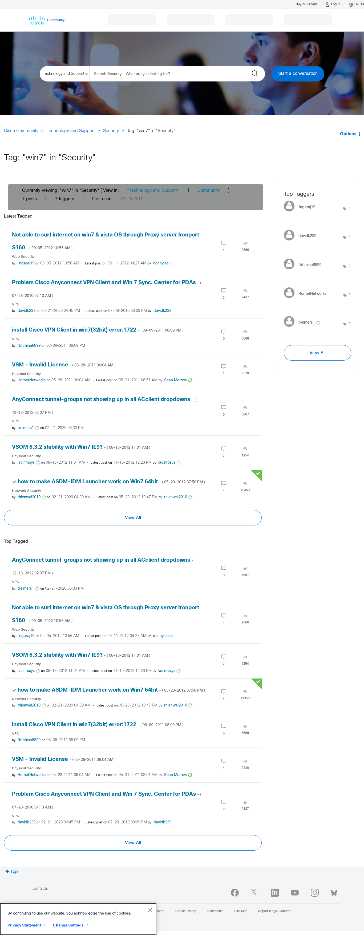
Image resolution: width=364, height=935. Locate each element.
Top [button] (14, 872)
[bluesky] (334, 892)
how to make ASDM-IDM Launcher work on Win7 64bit (111, 481)
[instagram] (315, 893)
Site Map (240, 911)
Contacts (40, 889)
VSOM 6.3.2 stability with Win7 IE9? (81, 447)
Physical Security (26, 374)
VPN (15, 304)
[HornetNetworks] (307, 299)
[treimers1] (304, 328)
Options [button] (348, 134)
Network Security (26, 491)
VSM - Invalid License (63, 365)
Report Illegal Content (274, 911)
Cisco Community (21, 131)
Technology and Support (71, 131)
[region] (78, 919)
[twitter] (255, 893)
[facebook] (235, 893)
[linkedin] (275, 893)
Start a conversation (298, 74)
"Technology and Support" (153, 191)
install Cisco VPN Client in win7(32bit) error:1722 (97, 330)
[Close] (149, 910)
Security (111, 131)
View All (133, 518)
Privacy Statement (24, 925)
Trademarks (215, 911)
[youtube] (295, 893)
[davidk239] (302, 242)
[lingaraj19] (301, 213)
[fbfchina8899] (304, 270)
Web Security (23, 257)
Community (208, 191)
